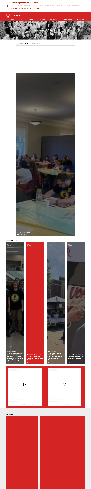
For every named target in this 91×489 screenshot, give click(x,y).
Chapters (31, 19)
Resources (42, 19)
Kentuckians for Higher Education (15, 404)
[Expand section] (15, 19)
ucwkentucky (61, 404)
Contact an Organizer (67, 19)
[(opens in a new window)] (79, 19)
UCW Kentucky (55, 404)
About (12, 19)
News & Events (53, 19)
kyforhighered (26, 404)
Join (21, 19)
